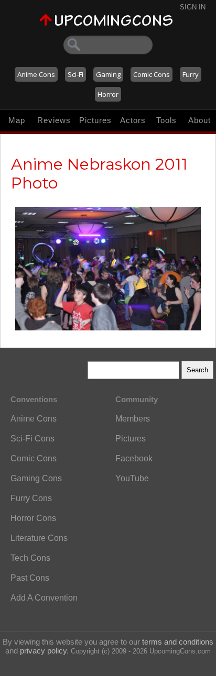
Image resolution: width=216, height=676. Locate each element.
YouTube (132, 478)
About (199, 120)
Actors (133, 120)
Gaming (108, 74)
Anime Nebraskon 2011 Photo (99, 173)
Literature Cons (39, 538)
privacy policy (43, 650)
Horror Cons (33, 518)
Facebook (134, 458)
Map (16, 120)
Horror (108, 94)
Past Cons (29, 577)
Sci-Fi (75, 74)
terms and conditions (177, 641)
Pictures (95, 120)
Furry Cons (31, 498)
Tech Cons (30, 557)
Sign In (193, 7)
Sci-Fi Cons (32, 438)
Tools (166, 120)
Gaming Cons (36, 478)
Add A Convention (44, 597)
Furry (190, 74)
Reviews (54, 120)
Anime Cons (36, 74)
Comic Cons (151, 74)
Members (132, 418)
